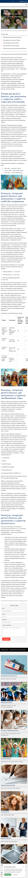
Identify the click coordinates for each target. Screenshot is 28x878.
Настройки (15, 874)
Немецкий (14, 678)
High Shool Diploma (13, 733)
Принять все (7, 874)
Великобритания (4, 761)
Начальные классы (5, 735)
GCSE (7, 733)
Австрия (16, 761)
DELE (17, 788)
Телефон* (4, 619)
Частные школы (5, 811)
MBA (15, 705)
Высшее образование (6, 702)
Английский (3, 678)
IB (1, 733)
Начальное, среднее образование (9, 730)
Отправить (6, 639)
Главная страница (5, 649)
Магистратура (10, 705)
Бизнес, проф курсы (6, 838)
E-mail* (4, 614)
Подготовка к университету (7, 707)
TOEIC (8, 788)
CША (2, 814)
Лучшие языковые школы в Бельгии (11, 43)
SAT (19, 788)
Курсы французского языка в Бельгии (11, 40)
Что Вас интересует (6, 625)
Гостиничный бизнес (13, 841)
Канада (12, 761)
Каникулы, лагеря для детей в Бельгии (18, 649)
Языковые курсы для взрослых (9, 675)
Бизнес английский (4, 841)
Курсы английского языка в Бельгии (11, 45)
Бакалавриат (3, 705)
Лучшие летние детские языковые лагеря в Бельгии (14, 48)
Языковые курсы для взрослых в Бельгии (12, 37)
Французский (8, 678)
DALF (14, 788)
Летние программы (6, 758)
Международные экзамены (8, 785)
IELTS (2, 788)
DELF (11, 788)
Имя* (3, 608)
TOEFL (5, 788)
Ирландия (21, 761)
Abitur (19, 733)
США (9, 761)
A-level (3, 733)
